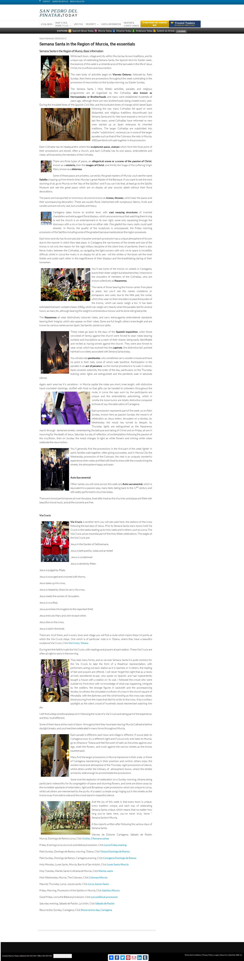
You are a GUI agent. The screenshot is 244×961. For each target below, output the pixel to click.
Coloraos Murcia (98, 877)
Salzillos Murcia (111, 890)
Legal (216, 955)
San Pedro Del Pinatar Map (155, 23)
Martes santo (105, 870)
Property (91, 24)
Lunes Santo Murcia (117, 864)
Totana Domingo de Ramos (115, 851)
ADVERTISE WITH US (60, 1)
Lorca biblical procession (104, 896)
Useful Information (111, 24)
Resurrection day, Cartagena (96, 909)
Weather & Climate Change (131, 24)
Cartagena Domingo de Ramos (119, 857)
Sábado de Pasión (105, 903)
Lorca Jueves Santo (98, 883)
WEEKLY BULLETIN (77, 1)
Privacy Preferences (62, 956)
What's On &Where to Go (61, 24)
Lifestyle (78, 24)
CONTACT (46, 1)
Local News (47, 24)
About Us (223, 955)
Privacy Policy (207, 955)
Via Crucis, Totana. (78, 643)
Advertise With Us (235, 955)
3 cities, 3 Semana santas (95, 838)
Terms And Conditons (193, 955)
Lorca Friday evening (115, 844)
